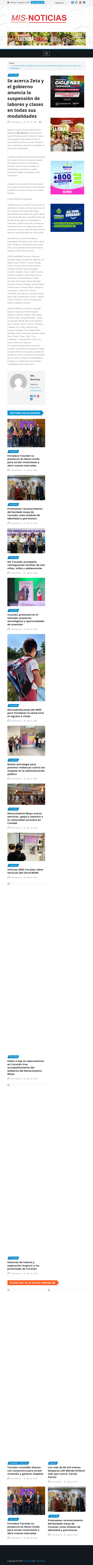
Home (11, 63)
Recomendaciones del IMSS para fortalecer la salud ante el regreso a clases (25, 713)
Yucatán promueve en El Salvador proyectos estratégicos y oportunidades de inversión (25, 619)
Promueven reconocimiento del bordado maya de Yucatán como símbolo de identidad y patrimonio (24, 513)
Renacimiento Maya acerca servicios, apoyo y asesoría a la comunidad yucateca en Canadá (25, 818)
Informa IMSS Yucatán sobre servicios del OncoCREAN (25, 871)
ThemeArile (40, 1561)
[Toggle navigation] (46, 53)
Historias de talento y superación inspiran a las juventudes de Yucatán (23, 1265)
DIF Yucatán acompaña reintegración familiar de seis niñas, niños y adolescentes (26, 565)
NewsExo (28, 1561)
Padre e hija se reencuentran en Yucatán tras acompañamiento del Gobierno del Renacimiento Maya (25, 1067)
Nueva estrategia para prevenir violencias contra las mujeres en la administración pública (26, 769)
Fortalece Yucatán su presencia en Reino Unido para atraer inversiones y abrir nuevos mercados (23, 460)
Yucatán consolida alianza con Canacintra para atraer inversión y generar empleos (25, 1470)
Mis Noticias (16, 122)
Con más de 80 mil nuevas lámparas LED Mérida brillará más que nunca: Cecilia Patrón (66, 1472)
